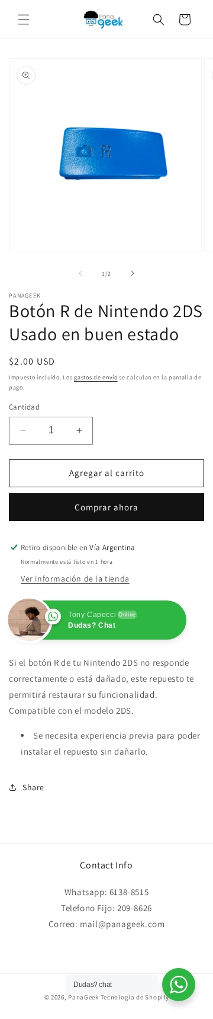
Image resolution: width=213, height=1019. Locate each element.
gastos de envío (96, 377)
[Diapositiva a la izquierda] (80, 273)
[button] (24, 20)
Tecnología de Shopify (135, 997)
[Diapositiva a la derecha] (133, 273)
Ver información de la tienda (75, 578)
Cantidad (24, 407)
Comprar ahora (106, 507)
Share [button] (33, 787)
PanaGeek (83, 997)
